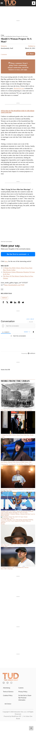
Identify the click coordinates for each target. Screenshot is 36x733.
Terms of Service (8, 691)
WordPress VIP (16, 716)
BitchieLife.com (19, 88)
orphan (4, 298)
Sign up (32, 319)
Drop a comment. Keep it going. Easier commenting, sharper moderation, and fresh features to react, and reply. (18, 66)
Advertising (6, 688)
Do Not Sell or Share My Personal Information (24, 698)
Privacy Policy (22, 691)
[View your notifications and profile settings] (33, 3)
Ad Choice (8, 704)
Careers (20, 688)
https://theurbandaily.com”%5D (14, 285)
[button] (18, 35)
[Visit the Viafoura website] (31, 353)
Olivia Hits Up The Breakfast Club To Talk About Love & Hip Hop (17, 111)
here (6, 261)
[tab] (6, 332)
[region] (18, 337)
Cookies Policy (7, 695)
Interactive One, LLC (20, 712)
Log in (27, 319)
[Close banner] (33, 60)
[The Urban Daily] (11, 680)
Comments (4, 54)
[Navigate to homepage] (10, 3)
